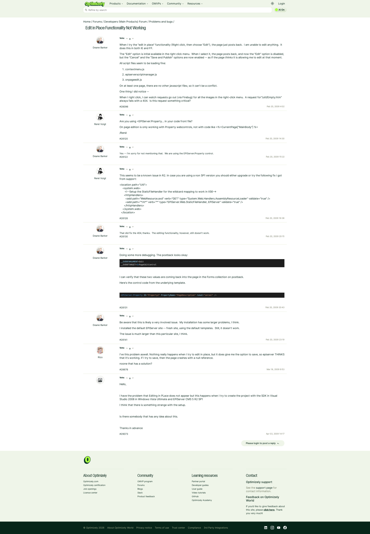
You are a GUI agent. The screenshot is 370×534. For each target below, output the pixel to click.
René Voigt (100, 124)
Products (116, 3)
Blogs (140, 489)
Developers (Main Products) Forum (125, 21)
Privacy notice (144, 527)
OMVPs (158, 3)
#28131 (123, 307)
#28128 (124, 218)
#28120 (124, 138)
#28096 (124, 106)
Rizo (100, 357)
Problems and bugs (161, 21)
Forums (97, 21)
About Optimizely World (120, 527)
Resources (195, 3)
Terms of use (162, 527)
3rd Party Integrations (216, 527)
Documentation (137, 3)
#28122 (124, 156)
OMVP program (145, 481)
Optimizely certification (94, 485)
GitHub (195, 496)
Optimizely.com (90, 481)
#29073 (124, 433)
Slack (140, 492)
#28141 (123, 339)
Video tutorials (199, 492)
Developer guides (200, 485)
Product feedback (146, 496)
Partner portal (198, 481)
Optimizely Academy (202, 500)
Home (86, 21)
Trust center (178, 527)
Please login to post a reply (262, 443)
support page (264, 487)
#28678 (124, 369)
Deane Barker (100, 47)
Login (281, 3)
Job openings (90, 489)
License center (90, 492)
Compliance (194, 527)
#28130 (124, 236)
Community (175, 3)
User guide (197, 489)
